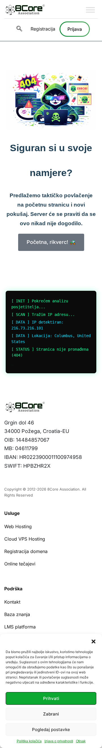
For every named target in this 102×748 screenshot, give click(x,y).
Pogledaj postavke (51, 729)
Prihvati (51, 698)
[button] (93, 641)
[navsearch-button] (19, 29)
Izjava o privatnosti (58, 741)
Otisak (81, 741)
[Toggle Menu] (90, 9)
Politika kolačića (29, 741)
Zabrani (51, 714)
